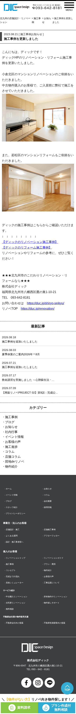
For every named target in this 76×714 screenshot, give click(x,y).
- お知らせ (47, 489)
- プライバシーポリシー (15, 513)
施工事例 (11, 417)
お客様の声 (13, 441)
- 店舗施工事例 (49, 529)
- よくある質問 (11, 536)
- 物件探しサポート (51, 603)
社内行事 (11, 432)
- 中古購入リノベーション (16, 597)
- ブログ (8, 501)
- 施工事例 (9, 564)
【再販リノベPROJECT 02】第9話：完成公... (30, 392)
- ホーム (8, 489)
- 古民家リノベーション (15, 603)
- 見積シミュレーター (14, 583)
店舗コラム (13, 456)
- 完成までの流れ (12, 576)
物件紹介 (11, 466)
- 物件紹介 (47, 570)
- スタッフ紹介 (11, 507)
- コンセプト (10, 570)
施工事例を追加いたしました (19, 341)
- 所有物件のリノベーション (55, 597)
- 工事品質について (51, 583)
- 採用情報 (47, 507)
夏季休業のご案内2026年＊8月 (21, 354)
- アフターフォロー (51, 536)
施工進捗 (11, 446)
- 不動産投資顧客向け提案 (54, 623)
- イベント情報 (11, 495)
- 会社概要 (47, 501)
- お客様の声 (48, 576)
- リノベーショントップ (15, 558)
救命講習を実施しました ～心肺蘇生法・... (28, 379)
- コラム (46, 495)
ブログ (9, 422)
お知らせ (11, 427)
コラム (9, 451)
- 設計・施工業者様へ (14, 542)
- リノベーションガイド (53, 558)
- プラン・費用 (49, 564)
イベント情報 (14, 436)
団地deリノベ (14, 461)
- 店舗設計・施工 (12, 529)
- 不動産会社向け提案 (14, 623)
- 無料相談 (9, 609)
